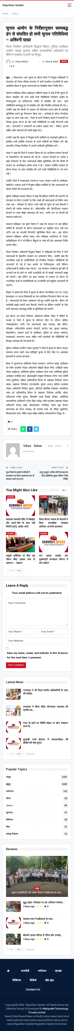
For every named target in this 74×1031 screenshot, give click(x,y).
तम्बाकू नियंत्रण (12, 833)
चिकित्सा (9, 819)
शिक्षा (8, 826)
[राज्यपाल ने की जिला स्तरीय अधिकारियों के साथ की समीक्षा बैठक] (13, 694)
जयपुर (8, 777)
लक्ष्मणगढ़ (9, 791)
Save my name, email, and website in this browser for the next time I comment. (37, 655)
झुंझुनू (8, 784)
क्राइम (58, 970)
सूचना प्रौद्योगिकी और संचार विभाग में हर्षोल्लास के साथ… (37, 892)
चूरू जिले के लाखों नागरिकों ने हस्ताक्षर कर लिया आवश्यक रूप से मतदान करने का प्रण (20, 475)
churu (64, 61)
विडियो (33, 980)
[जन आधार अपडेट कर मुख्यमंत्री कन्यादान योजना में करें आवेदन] (53, 542)
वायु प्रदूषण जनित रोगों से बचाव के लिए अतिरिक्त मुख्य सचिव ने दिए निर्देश (54, 475)
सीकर (8, 798)
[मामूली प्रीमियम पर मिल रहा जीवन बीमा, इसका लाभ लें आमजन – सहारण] (20, 542)
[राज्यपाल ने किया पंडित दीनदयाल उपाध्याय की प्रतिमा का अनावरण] (13, 710)
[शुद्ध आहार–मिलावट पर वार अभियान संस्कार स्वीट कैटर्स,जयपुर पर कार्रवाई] (13, 906)
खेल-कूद (49, 980)
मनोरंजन (42, 970)
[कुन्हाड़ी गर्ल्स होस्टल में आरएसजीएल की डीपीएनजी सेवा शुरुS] (13, 743)
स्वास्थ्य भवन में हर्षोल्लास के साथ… (39, 918)
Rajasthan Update (13, 5)
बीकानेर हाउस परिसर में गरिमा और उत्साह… (43, 935)
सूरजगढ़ (9, 812)
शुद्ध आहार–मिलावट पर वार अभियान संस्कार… (44, 902)
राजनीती (25, 970)
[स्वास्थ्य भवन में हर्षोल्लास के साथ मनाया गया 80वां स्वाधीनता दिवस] (13, 922)
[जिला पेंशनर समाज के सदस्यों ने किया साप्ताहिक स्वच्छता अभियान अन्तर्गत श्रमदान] (53, 505)
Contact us (33, 989)
